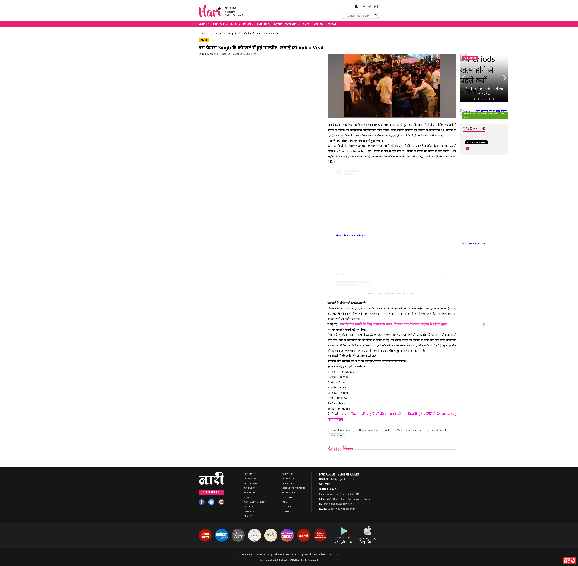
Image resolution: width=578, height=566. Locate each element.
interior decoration (286, 24)
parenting (263, 24)
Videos (332, 24)
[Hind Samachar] (320, 541)
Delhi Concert (438, 430)
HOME (205, 24)
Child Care (288, 483)
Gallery (318, 24)
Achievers (249, 487)
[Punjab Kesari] (205, 541)
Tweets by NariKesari (472, 243)
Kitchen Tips (289, 492)
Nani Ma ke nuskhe (254, 501)
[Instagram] (375, 6)
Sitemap (334, 554)
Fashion (247, 24)
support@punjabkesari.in (340, 508)
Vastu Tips (288, 497)
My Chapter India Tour (410, 430)
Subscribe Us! (211, 492)
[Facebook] (362, 6)
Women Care (289, 478)
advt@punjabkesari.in (341, 479)
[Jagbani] (303, 541)
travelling (250, 492)
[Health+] (270, 541)
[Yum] (238, 541)
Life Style (218, 24)
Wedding (249, 511)
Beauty (248, 515)
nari (212, 33)
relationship (251, 483)
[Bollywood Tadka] (287, 541)
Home (202, 33)
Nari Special (470, 57)
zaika (306, 24)
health (234, 24)
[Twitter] (369, 6)
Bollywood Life (253, 478)
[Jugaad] (254, 541)
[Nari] (211, 484)
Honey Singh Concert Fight (374, 430)
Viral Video (337, 435)
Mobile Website (315, 554)
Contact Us (245, 554)
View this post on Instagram (351, 235)
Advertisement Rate (286, 554)
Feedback (263, 554)
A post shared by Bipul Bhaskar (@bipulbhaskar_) (392, 293)
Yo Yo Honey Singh (341, 430)
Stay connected (474, 129)
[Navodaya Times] (221, 541)
